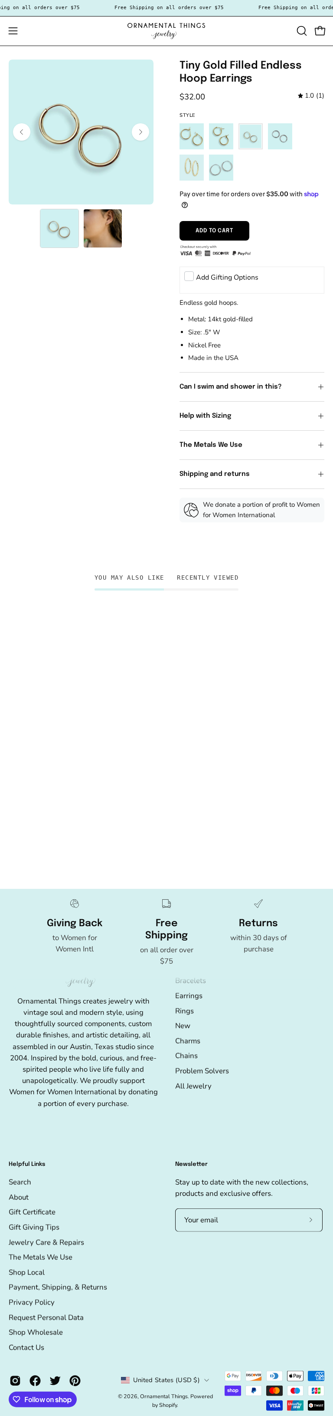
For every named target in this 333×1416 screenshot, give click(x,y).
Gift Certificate (32, 1212)
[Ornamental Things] (166, 31)
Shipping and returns (215, 474)
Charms (187, 1041)
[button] (301, 31)
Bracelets (190, 980)
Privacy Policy (32, 1302)
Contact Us (26, 1348)
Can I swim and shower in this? (232, 386)
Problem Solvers (202, 1071)
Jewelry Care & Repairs (46, 1242)
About (19, 1197)
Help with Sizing (205, 416)
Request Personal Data (46, 1317)
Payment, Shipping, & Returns (58, 1287)
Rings (184, 1011)
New (182, 1025)
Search (20, 1182)
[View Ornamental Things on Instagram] (15, 1380)
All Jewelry (193, 1086)
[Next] (140, 132)
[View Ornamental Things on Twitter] (55, 1380)
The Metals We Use (211, 445)
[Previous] (21, 132)
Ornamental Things (164, 1396)
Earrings (188, 995)
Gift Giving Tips (34, 1227)
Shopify (168, 1404)
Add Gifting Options (227, 277)
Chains (186, 1056)
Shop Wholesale (36, 1332)
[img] (311, 96)
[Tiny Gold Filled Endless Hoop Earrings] (59, 228)
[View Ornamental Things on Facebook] (35, 1380)
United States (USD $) (166, 1380)
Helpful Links (27, 1164)
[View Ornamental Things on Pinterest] (75, 1380)
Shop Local (27, 1272)
